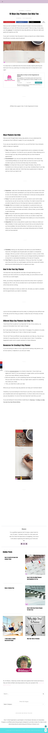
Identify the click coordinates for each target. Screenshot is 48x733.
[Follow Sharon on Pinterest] (26, 544)
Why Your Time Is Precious (33, 639)
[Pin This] (7, 43)
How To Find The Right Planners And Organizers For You (34, 578)
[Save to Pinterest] (1, 362)
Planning (18, 18)
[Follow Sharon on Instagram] (24, 544)
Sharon (22, 10)
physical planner (14, 371)
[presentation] (35, 565)
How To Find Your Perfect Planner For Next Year (35, 609)
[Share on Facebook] (1, 365)
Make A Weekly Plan (9, 588)
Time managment (27, 18)
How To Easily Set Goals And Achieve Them (11, 558)
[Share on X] (1, 367)
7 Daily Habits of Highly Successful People (10, 639)
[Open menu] (2, 2)
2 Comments (28, 10)
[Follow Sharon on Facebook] (22, 544)
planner (10, 30)
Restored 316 (39, 730)
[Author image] (17, 10)
